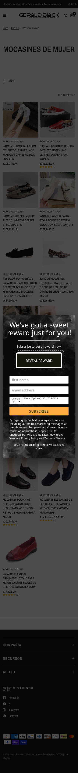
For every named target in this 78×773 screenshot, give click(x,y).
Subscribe (39, 411)
